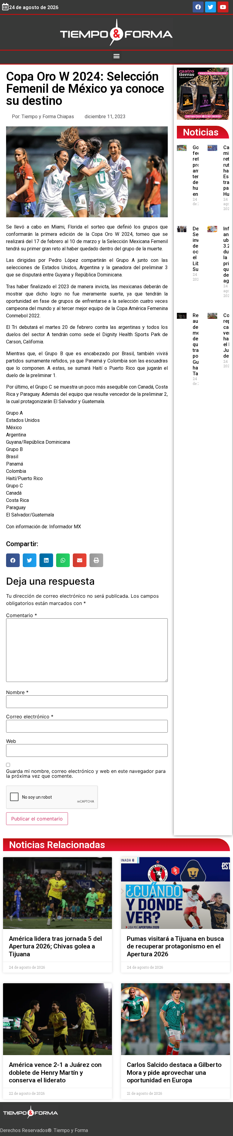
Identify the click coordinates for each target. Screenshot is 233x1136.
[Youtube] (223, 7)
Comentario (21, 615)
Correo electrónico (29, 716)
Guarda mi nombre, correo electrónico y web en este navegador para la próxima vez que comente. (86, 773)
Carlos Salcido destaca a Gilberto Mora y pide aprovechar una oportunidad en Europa (174, 1072)
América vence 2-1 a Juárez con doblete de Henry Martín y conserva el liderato (55, 1072)
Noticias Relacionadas (57, 844)
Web (11, 741)
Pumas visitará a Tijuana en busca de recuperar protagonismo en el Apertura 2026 (175, 946)
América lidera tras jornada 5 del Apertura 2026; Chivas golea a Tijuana (55, 946)
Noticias (200, 132)
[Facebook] (198, 7)
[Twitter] (210, 7)
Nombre (17, 692)
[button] (117, 56)
